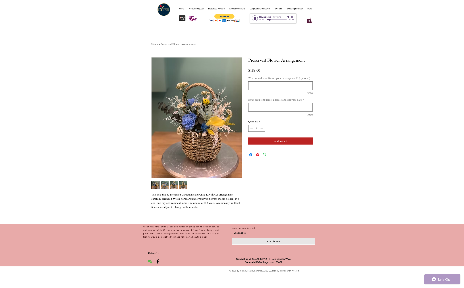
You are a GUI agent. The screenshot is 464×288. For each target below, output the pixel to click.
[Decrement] (251, 128)
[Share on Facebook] (250, 155)
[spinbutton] (257, 128)
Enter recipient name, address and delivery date (276, 99)
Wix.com (295, 270)
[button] (224, 18)
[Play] (255, 18)
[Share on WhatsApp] (264, 155)
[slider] (292, 17)
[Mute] (288, 17)
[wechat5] (150, 261)
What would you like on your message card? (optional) (279, 78)
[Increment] (262, 128)
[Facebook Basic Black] (158, 261)
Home (154, 44)
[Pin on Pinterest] (257, 155)
